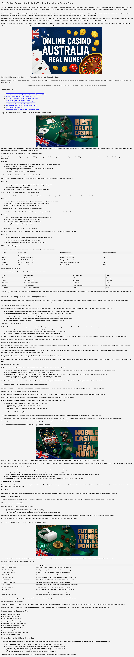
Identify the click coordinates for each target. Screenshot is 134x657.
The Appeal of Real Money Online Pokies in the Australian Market (22, 98)
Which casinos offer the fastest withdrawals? (13, 625)
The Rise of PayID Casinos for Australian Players (18, 100)
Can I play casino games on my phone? (12, 634)
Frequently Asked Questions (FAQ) (14, 107)
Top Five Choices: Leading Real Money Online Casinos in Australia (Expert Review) (26, 94)
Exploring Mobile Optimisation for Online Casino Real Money (21, 102)
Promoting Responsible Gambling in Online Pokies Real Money (21, 105)
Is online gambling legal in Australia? (12, 618)
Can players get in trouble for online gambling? (14, 623)
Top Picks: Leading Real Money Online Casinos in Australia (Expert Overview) (25, 93)
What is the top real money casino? (11, 616)
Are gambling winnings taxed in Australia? (13, 621)
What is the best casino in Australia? (11, 614)
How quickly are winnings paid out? (11, 629)
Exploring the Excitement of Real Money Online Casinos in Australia (22, 96)
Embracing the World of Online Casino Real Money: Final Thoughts (22, 109)
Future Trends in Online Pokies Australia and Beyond (19, 103)
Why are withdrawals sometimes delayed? (13, 627)
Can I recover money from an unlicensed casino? (15, 620)
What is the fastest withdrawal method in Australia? (15, 632)
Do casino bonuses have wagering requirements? (15, 630)
